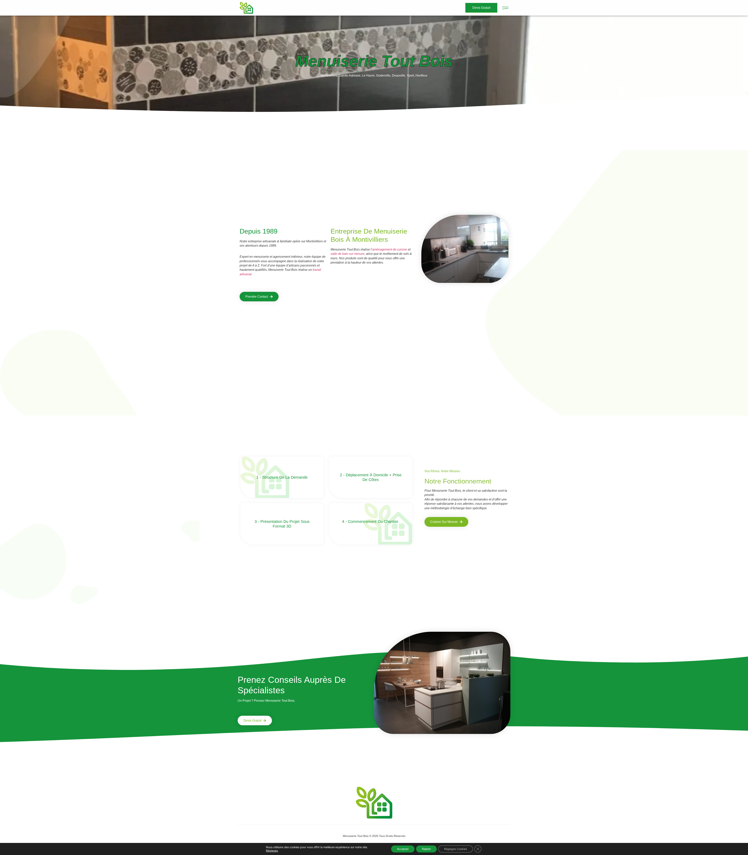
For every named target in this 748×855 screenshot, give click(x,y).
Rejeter (426, 849)
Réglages (272, 850)
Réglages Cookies (455, 849)
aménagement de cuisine (389, 249)
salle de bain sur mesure (347, 253)
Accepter (403, 849)
